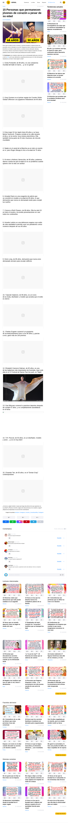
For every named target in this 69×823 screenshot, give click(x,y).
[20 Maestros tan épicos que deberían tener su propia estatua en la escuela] (56, 64)
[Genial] (11, 2)
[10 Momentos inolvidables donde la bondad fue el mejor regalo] (12, 792)
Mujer (4, 686)
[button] (9, 517)
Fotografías (50, 659)
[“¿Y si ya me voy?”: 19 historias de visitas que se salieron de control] (34, 645)
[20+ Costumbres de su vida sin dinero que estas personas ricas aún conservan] (12, 710)
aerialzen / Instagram (20, 512)
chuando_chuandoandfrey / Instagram (34, 512)
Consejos (5, 727)
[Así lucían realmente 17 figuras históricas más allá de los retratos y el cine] (57, 645)
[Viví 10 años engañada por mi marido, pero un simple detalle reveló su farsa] (57, 710)
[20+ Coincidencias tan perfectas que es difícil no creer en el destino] (57, 589)
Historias (49, 56)
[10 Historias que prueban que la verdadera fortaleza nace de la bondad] (56, 87)
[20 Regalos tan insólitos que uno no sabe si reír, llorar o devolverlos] (12, 671)
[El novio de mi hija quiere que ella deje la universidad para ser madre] (57, 792)
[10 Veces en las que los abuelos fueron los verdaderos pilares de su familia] (34, 589)
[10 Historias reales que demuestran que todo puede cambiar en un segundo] (12, 589)
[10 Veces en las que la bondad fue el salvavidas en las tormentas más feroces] (57, 767)
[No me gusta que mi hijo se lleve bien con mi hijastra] (12, 767)
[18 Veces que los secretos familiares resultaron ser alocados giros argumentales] (34, 710)
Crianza (26, 725)
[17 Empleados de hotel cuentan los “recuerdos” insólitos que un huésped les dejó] (34, 613)
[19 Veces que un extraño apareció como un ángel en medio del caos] (12, 613)
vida (8, 57)
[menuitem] (26, 2)
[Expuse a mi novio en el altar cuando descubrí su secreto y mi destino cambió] (12, 735)
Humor (26, 659)
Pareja (4, 663)
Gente (4, 6)
